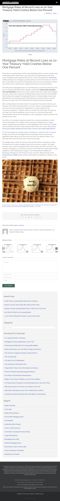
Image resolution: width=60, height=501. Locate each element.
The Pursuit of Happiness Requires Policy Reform (21, 353)
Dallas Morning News (12, 413)
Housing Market (52, 205)
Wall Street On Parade (12, 454)
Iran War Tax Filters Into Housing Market (18, 312)
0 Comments (38, 206)
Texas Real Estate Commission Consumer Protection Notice (30, 482)
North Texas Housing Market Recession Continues (21, 301)
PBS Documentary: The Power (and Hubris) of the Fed (22, 386)
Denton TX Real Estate (36, 205)
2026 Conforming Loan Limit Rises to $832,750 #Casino (23, 349)
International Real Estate (12, 206)
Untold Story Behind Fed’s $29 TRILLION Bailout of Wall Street (25, 394)
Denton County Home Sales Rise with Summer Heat (22, 305)
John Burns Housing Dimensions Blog (17, 432)
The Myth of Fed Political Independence (18, 375)
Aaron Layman (7, 205)
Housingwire (9, 420)
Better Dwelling (10, 405)
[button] (3, 248)
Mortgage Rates (25, 206)
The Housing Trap (10, 357)
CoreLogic (8, 409)
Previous (49, 13)
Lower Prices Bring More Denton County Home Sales (22, 316)
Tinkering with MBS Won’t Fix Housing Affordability (21, 345)
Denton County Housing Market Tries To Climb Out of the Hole (25, 308)
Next (54, 13)
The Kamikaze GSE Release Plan (15, 364)
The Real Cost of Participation (14, 360)
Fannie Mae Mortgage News (14, 417)
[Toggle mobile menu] (57, 2)
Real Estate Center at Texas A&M (15, 447)
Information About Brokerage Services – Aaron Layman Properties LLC (30, 480)
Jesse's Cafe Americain (12, 428)
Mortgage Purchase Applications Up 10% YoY (19, 342)
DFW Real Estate (45, 205)
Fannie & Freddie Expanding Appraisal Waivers (20, 371)
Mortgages (31, 206)
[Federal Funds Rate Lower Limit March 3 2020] (30, 36)
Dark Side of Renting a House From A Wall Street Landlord (24, 390)
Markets (19, 206)
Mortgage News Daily (12, 439)
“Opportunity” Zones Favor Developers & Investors (21, 368)
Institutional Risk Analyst (13, 424)
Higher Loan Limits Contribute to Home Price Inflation (22, 379)
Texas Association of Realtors (14, 450)
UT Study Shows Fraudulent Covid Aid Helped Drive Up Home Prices (27, 383)
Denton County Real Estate (25, 205)
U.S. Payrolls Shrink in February (15, 338)
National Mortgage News (13, 443)
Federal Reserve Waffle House (12, 155)
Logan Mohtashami (11, 435)
